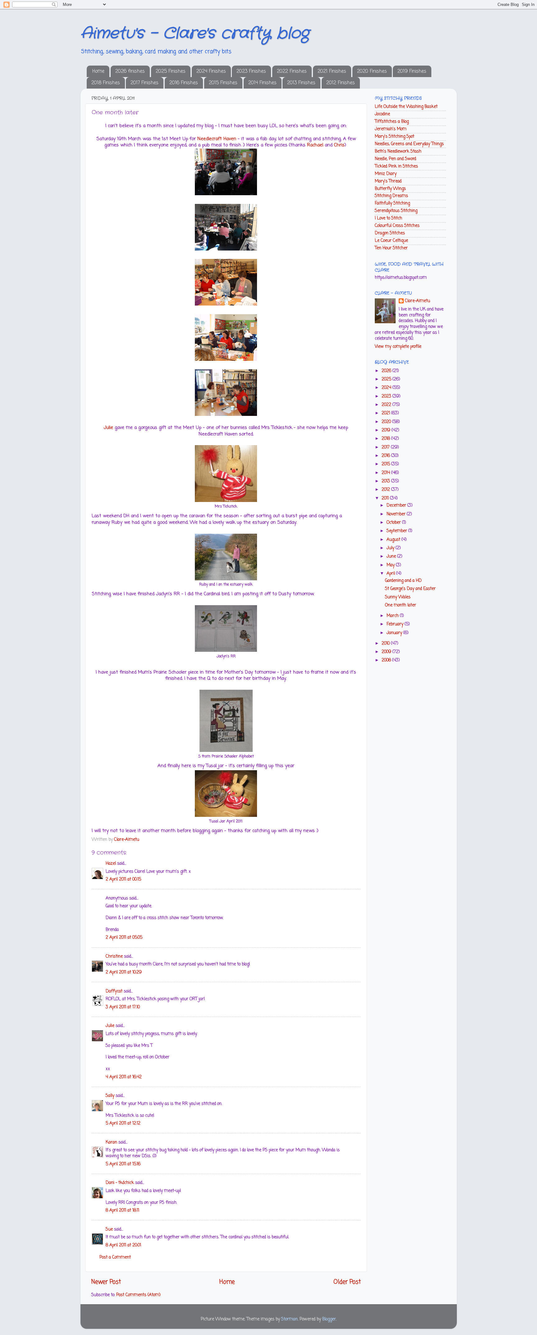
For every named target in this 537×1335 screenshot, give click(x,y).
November (397, 514)
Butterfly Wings (390, 189)
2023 (387, 396)
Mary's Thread (388, 181)
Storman (289, 1319)
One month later (400, 605)
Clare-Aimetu (417, 301)
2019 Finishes (411, 71)
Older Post (347, 1282)
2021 (386, 413)
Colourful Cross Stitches (397, 226)
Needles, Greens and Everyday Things (409, 144)
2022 (387, 405)
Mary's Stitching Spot (394, 136)
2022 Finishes (292, 71)
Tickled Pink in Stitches (396, 166)
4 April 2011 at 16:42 (124, 1077)
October (394, 522)
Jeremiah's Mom (390, 129)
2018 (386, 438)
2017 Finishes (144, 83)
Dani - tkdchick (120, 1183)
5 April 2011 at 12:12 (123, 1123)
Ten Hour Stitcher (391, 248)
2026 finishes (130, 71)
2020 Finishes (372, 71)
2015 (386, 464)
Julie (108, 427)
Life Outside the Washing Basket (406, 107)
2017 (386, 447)
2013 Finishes (301, 83)
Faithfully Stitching (392, 203)
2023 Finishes (251, 71)
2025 (387, 379)
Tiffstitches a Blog (392, 121)
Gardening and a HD (403, 581)
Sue (109, 1229)
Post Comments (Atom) (138, 1295)
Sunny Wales (398, 597)
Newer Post (106, 1282)
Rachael (315, 145)
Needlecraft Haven (216, 139)
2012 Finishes (340, 83)
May (391, 565)
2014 (386, 473)
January (395, 633)
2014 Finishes (262, 83)
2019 (387, 430)
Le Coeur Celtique (391, 240)
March (393, 616)
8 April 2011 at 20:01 (123, 1245)
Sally (110, 1096)
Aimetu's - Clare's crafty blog (194, 33)
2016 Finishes (183, 83)
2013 (386, 481)
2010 (386, 643)
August (394, 539)
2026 (387, 371)
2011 (386, 498)
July (391, 548)
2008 (387, 660)
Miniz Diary (386, 174)
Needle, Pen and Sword (395, 159)
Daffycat (114, 991)
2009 (387, 652)
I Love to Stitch (388, 218)
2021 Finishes (332, 71)
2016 (386, 456)
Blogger (329, 1319)
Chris (339, 145)
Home (98, 71)
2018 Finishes (105, 83)
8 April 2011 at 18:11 (122, 1210)
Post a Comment (115, 1257)
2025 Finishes (171, 71)
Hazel (111, 863)
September (397, 531)
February (396, 624)
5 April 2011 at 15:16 (123, 1164)
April (391, 573)
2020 (387, 422)
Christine (114, 956)
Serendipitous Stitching (396, 211)
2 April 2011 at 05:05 (124, 937)
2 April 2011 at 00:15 (123, 879)
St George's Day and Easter (410, 589)
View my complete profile (398, 346)
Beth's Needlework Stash (398, 151)
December (397, 505)
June (392, 556)
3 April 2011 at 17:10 (123, 1007)
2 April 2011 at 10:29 (124, 972)
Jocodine (382, 114)
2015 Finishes (223, 83)
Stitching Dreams (391, 196)
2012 (386, 489)
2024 (387, 387)
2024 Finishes (211, 71)
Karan (111, 1142)
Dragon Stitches (390, 233)
